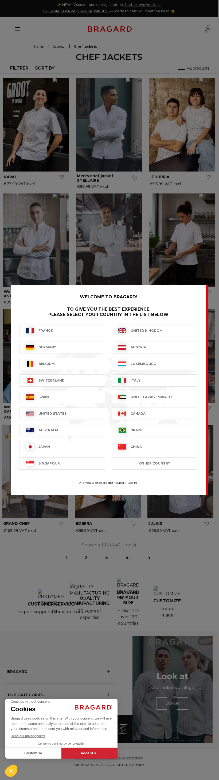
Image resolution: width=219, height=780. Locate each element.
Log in (132, 483)
